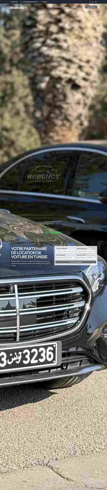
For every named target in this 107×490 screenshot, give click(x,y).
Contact (73, 7)
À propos (66, 7)
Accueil (42, 7)
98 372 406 (54, 225)
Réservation (57, 7)
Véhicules (48, 7)
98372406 (55, 232)
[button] (44, 2)
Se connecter (91, 7)
